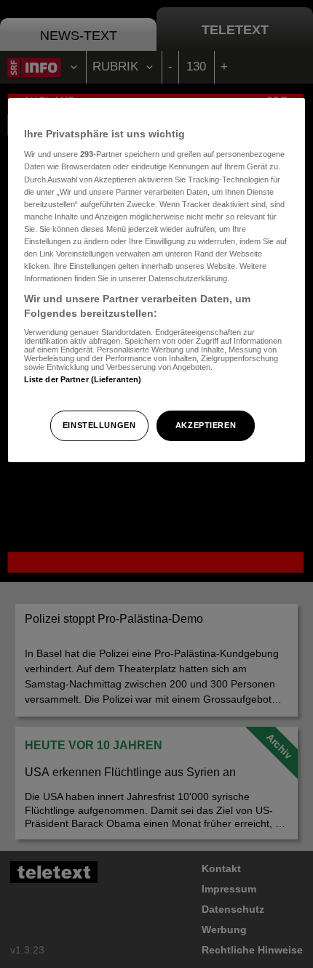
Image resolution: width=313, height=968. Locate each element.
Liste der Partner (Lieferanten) (83, 379)
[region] (157, 280)
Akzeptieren (205, 425)
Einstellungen (99, 425)
